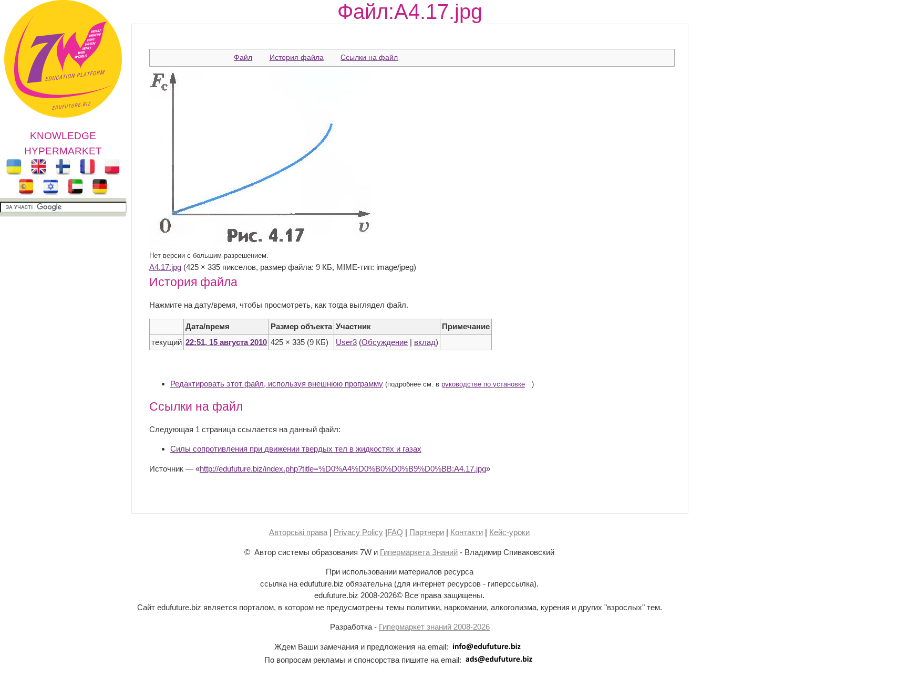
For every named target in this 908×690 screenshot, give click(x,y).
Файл (243, 57)
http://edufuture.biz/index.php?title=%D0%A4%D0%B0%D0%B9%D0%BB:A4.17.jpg (343, 468)
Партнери (426, 532)
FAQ (395, 532)
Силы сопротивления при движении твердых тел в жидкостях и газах (295, 448)
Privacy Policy (358, 532)
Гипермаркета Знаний (419, 552)
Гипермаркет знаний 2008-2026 (434, 626)
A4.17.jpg (165, 267)
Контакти (466, 532)
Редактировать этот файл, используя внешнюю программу (276, 383)
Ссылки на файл (369, 57)
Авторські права (298, 532)
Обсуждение (385, 342)
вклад (425, 342)
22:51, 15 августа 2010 (226, 342)
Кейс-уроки (509, 532)
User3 (346, 342)
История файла (297, 57)
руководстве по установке (483, 384)
